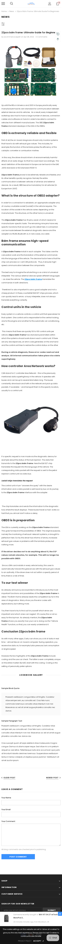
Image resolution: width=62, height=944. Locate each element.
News (11, 11)
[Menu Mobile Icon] (3, 3)
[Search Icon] (11, 3)
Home (4, 11)
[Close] (60, 914)
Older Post (9, 777)
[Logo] (31, 3)
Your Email (6, 809)
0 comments (41, 37)
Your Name (6, 797)
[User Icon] (49, 3)
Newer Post (52, 777)
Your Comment (8, 821)
